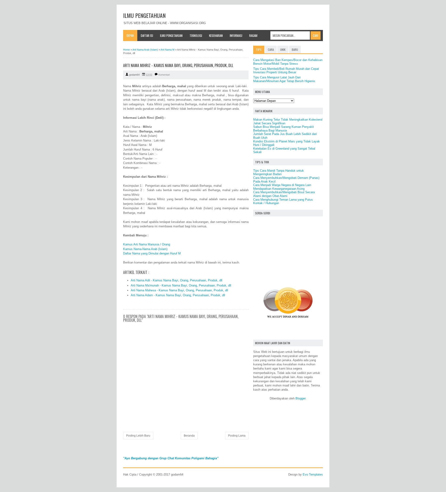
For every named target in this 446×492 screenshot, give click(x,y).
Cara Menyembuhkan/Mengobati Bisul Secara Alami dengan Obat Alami (284, 194)
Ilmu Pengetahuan (171, 35)
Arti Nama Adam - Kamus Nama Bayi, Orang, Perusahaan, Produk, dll (178, 295)
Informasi (236, 35)
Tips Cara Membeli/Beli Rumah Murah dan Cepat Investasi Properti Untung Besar (286, 70)
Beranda (189, 435)
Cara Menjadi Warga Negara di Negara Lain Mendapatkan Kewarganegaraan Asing (282, 186)
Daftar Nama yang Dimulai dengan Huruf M (152, 253)
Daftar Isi (147, 35)
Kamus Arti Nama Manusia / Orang (146, 244)
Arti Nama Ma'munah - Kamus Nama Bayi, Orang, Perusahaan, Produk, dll (181, 285)
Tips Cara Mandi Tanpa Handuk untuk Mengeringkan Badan (278, 172)
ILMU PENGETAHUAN (144, 15)
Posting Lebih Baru (138, 435)
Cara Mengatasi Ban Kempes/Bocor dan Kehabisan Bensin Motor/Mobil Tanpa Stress (287, 61)
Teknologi (196, 35)
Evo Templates (313, 474)
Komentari (164, 74)
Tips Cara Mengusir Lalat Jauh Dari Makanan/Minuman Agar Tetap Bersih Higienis (284, 79)
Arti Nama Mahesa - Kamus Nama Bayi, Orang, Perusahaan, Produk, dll (179, 290)
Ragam (253, 35)
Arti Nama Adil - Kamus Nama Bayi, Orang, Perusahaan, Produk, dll (176, 280)
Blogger (300, 398)
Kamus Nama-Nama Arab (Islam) (145, 249)
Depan (130, 35)
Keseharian (216, 35)
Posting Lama (237, 435)
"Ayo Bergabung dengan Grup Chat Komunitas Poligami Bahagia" (170, 458)
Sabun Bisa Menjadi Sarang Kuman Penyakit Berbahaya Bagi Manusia (283, 128)
